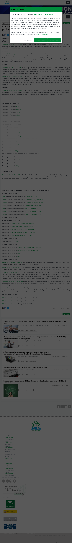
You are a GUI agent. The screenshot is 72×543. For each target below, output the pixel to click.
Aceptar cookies (40, 40)
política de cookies (42, 34)
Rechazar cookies (54, 40)
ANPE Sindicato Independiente (43, 14)
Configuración (28, 40)
